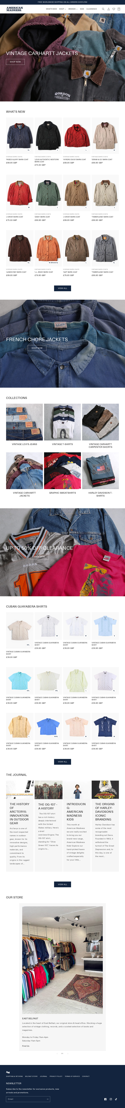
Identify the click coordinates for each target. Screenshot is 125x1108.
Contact (86, 1076)
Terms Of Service (72, 1076)
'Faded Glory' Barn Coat (17, 160)
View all (62, 288)
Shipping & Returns (14, 1076)
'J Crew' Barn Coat (14, 217)
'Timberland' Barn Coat (102, 217)
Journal (43, 1076)
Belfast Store (31, 1076)
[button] (103, 9)
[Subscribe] (47, 1099)
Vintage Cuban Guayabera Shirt (18, 653)
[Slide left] (57, 1053)
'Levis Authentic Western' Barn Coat (47, 161)
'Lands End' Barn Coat (16, 272)
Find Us (25, 1046)
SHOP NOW (37, 348)
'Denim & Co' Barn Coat (102, 160)
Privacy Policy (56, 1076)
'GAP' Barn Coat (70, 272)
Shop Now (15, 62)
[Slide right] (68, 1053)
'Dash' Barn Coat (42, 217)
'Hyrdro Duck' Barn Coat (74, 160)
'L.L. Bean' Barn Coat (44, 272)
